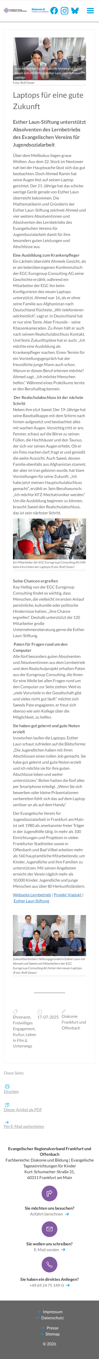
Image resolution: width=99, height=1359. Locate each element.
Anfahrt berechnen (46, 1213)
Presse (52, 1327)
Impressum (52, 1311)
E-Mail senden (46, 1249)
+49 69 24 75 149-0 (46, 1285)
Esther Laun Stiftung (31, 900)
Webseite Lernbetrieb (32, 894)
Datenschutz (52, 1317)
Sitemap (52, 1333)
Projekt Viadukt (67, 894)
